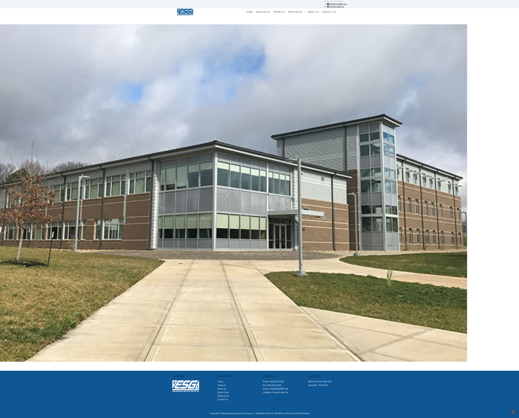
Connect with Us (336, 6)
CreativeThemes (302, 413)
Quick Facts (263, 12)
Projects (279, 12)
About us (313, 12)
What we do (295, 12)
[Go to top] (513, 412)
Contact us (329, 12)
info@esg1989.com (338, 4)
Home (250, 12)
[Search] (341, 12)
